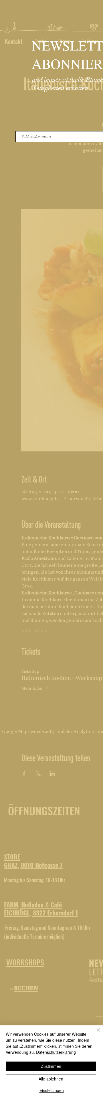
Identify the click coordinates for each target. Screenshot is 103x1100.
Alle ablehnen (51, 1079)
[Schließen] (95, 1033)
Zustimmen (51, 1066)
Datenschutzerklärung (56, 1052)
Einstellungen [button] (51, 1090)
